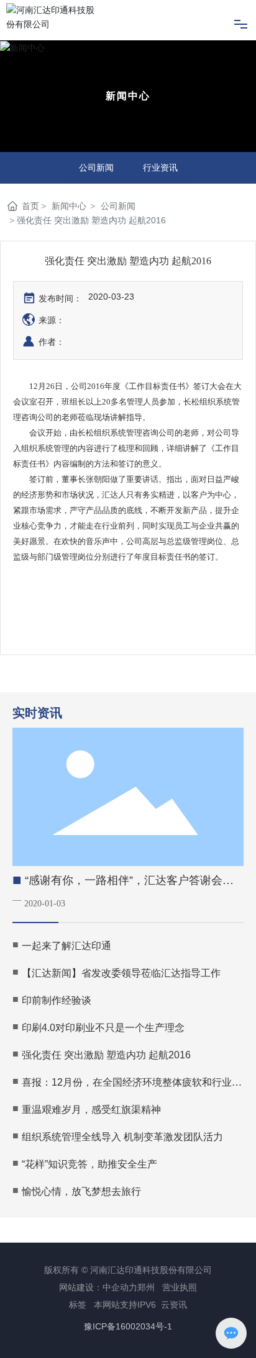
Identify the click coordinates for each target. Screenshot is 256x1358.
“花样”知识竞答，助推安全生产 (89, 1164)
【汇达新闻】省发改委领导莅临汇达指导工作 (121, 973)
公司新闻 (96, 167)
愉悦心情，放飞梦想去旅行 (81, 1191)
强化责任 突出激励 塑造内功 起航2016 (106, 1055)
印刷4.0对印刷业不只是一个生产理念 (103, 1027)
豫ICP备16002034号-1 (128, 1326)
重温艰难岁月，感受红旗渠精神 (91, 1109)
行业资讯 (160, 167)
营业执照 (179, 1287)
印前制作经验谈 (56, 1000)
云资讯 (174, 1305)
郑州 (146, 1287)
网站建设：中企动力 (98, 1287)
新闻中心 (128, 96)
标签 (77, 1305)
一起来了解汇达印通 (66, 945)
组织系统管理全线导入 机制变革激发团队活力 (122, 1137)
